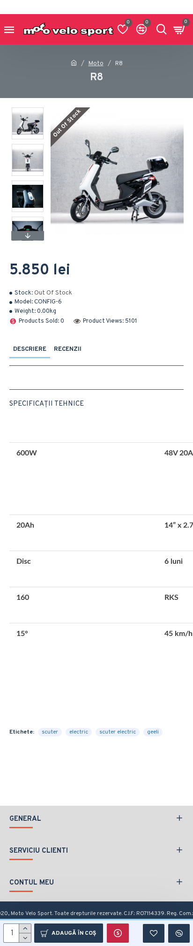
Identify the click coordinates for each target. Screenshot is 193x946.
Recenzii (68, 349)
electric (78, 732)
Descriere (29, 349)
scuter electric (117, 732)
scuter (50, 732)
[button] (27, 109)
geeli (153, 732)
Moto (96, 64)
